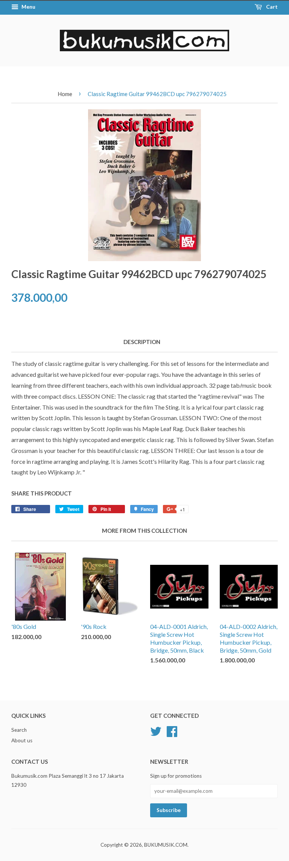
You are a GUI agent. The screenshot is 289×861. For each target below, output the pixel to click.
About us (21, 740)
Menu (27, 6)
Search (19, 730)
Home (65, 93)
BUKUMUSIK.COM (165, 845)
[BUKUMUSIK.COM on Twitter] (155, 730)
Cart (271, 6)
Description (141, 341)
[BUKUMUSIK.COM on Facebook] (172, 730)
